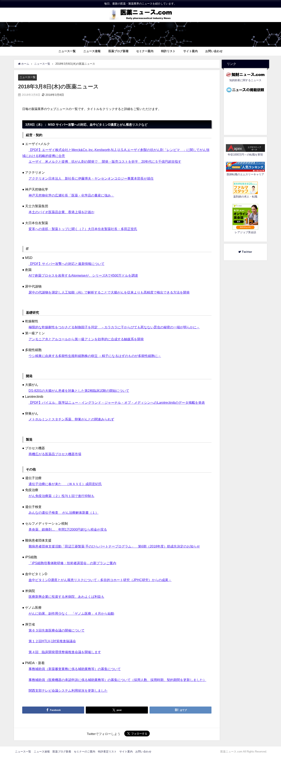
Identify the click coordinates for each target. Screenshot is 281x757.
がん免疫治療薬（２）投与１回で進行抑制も (61, 495)
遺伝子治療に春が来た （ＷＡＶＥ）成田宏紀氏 (65, 484)
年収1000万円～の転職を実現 (245, 154)
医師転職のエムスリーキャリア (245, 174)
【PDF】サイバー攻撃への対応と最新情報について (67, 263)
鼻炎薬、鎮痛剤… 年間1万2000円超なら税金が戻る (68, 529)
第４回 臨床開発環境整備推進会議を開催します (65, 652)
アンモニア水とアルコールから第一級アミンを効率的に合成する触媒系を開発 (86, 339)
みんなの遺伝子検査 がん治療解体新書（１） (64, 512)
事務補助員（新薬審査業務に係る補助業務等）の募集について (75, 668)
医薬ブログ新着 (118, 51)
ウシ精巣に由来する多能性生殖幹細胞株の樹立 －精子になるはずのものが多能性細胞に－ (95, 355)
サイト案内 (190, 51)
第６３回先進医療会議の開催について (57, 630)
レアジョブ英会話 (245, 232)
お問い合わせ (214, 51)
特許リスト (168, 51)
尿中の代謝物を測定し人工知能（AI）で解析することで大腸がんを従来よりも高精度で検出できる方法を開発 (109, 292)
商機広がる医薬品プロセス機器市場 (55, 454)
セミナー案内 (144, 51)
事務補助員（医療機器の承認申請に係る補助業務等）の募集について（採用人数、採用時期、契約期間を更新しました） (117, 679)
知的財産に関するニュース (245, 80)
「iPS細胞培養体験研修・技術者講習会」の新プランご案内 (72, 563)
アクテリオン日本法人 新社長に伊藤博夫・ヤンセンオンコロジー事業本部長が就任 (91, 178)
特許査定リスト (107, 751)
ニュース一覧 (67, 51)
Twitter (248, 251)
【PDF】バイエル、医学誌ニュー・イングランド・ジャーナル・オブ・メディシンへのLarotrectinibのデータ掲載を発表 (117, 402)
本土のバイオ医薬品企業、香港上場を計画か (61, 212)
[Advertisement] (245, 112)
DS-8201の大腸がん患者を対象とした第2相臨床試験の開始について (79, 390)
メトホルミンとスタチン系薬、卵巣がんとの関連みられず (71, 419)
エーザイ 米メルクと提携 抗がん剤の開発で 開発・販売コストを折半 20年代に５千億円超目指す (105, 161)
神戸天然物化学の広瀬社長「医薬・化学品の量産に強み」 (71, 195)
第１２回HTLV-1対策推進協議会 (52, 641)
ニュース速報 (92, 51)
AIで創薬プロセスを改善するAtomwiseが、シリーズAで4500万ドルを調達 (83, 275)
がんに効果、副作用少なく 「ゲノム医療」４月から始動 (71, 613)
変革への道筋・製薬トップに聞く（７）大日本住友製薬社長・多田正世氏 (83, 228)
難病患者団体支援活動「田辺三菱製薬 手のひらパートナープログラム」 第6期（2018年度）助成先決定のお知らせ (114, 546)
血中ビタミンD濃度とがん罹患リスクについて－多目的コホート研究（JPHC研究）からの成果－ (100, 579)
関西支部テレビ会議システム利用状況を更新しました (68, 690)
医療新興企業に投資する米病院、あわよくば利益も (66, 596)
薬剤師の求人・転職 (245, 196)
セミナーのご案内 (84, 751)
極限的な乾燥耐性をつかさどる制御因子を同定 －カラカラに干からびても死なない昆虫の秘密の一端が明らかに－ (114, 327)
